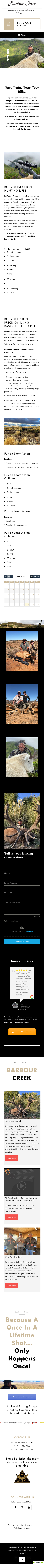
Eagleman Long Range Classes (22, 1397)
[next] (11, 576)
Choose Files (29, 931)
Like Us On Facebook (15, 1507)
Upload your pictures (11, 921)
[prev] (5, 576)
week (35, 576)
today (9, 576)
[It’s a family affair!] (22, 1241)
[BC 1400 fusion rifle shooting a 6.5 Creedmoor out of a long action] (22, 1182)
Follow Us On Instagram (22, 1507)
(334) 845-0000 (23, 1446)
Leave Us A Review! (24, 1032)
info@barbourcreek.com (23, 1449)
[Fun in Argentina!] (22, 1105)
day (38, 576)
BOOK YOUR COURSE (24, 24)
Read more (11, 1158)
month (31, 576)
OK (22, 1559)
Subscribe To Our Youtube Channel (29, 1507)
